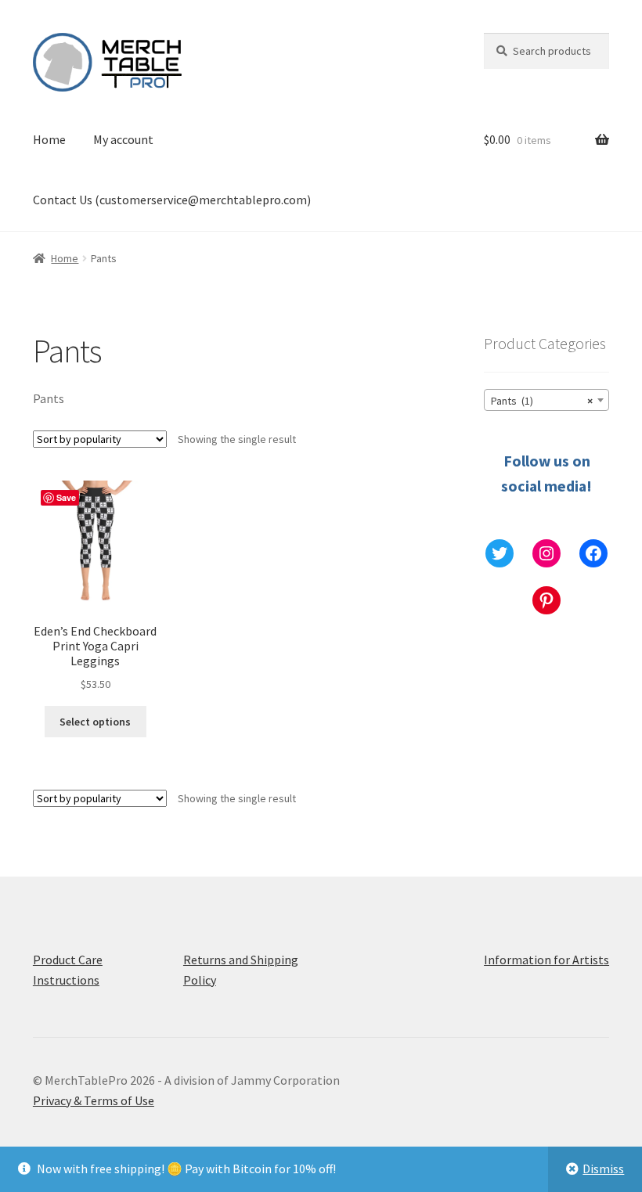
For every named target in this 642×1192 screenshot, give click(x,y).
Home (49, 139)
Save (66, 497)
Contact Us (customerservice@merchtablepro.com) (172, 199)
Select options (95, 722)
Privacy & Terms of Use (93, 1100)
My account (123, 139)
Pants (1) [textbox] (542, 401)
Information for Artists (546, 959)
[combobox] (546, 400)
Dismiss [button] (603, 1168)
